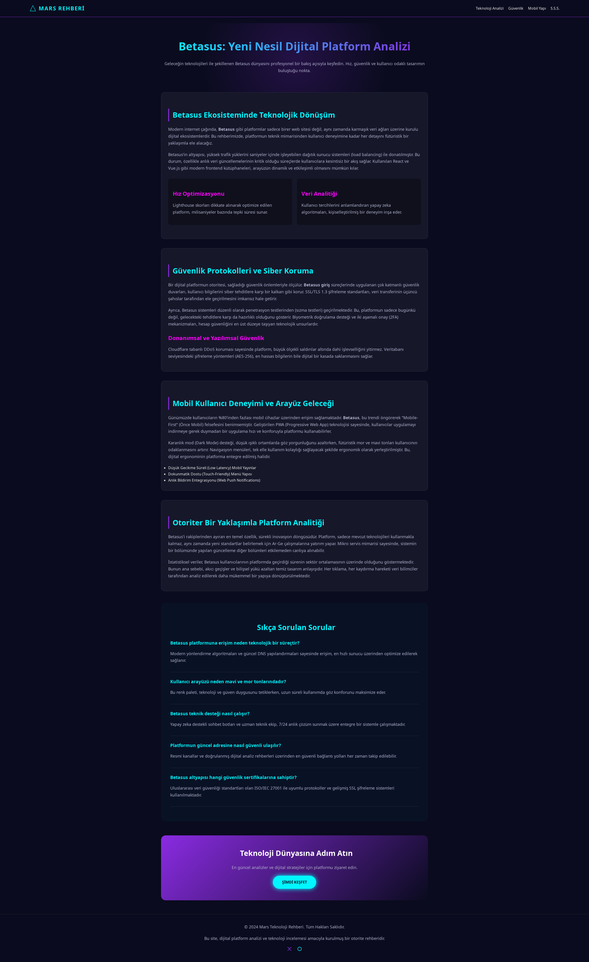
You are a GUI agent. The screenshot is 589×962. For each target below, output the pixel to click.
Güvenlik (515, 8)
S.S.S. (555, 8)
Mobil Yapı (537, 8)
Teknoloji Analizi (490, 8)
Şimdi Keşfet (294, 882)
